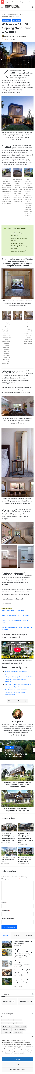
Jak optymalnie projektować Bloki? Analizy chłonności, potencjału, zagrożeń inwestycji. (19, 679)
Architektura (11, 14)
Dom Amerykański (21, 1026)
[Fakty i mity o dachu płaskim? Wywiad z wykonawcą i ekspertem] (7, 963)
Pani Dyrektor (8, 36)
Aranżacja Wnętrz (7, 1020)
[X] (16, 735)
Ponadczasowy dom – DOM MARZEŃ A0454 (23, 942)
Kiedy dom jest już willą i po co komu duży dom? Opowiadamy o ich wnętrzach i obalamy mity (25, 837)
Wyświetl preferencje (17, 1069)
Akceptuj (17, 1059)
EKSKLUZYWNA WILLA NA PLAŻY (12, 611)
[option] (17, 750)
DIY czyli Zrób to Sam (8, 1026)
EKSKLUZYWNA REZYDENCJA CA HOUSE (15, 615)
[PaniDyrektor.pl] (12, 7)
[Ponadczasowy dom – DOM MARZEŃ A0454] (7, 944)
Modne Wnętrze (18, 1032)
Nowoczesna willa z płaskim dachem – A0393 (8, 859)
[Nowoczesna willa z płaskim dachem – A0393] (9, 851)
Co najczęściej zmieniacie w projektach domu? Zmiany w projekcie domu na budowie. (8, 836)
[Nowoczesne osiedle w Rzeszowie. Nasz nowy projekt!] (26, 851)
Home (5, 14)
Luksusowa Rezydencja (17, 701)
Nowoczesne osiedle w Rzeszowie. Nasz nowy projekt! (25, 859)
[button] (32, 1037)
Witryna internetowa (7, 918)
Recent (5, 935)
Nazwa (4, 902)
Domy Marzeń (6, 1029)
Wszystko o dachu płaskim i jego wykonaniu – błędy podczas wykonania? (23, 972)
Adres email (5, 910)
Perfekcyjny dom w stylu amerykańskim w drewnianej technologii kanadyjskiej (16, 755)
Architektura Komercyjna (9, 1023)
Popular (16, 935)
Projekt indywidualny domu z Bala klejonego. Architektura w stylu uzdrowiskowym (16, 692)
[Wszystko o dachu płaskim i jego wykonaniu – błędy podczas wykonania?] (7, 972)
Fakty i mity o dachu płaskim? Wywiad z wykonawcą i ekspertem (22, 963)
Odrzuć (17, 1064)
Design (20, 1023)
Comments (28, 935)
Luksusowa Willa (7, 1032)
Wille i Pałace (15, 16)
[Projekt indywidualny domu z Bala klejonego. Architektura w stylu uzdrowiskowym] (7, 981)
